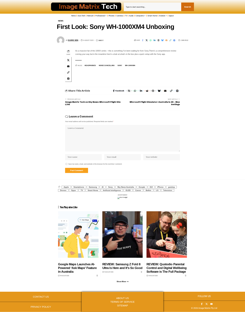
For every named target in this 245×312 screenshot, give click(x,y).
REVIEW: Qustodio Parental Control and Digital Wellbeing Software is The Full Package (166, 267)
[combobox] (152, 7)
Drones (63, 190)
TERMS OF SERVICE (122, 302)
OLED (128, 190)
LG (157, 190)
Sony (120, 65)
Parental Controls (173, 260)
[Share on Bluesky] (162, 40)
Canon (138, 190)
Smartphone (79, 187)
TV (82, 190)
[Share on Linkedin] (154, 40)
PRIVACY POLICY (41, 306)
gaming (171, 187)
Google (142, 187)
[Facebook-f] (202, 304)
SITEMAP (122, 305)
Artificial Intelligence (112, 190)
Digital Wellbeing (154, 260)
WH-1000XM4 (130, 65)
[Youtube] (211, 304)
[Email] (166, 40)
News (60, 20)
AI (102, 187)
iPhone (160, 187)
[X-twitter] (206, 304)
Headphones (90, 65)
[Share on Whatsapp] (150, 40)
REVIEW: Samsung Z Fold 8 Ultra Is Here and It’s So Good (122, 266)
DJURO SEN (73, 40)
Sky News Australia (125, 187)
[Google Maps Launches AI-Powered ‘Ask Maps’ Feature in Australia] (78, 234)
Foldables (123, 260)
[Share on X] (146, 40)
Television (167, 190)
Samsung (93, 187)
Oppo (73, 190)
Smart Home (93, 190)
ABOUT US (122, 298)
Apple (66, 187)
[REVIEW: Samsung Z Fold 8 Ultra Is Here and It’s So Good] (122, 234)
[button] (170, 40)
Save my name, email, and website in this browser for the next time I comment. (95, 164)
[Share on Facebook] (142, 40)
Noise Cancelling (106, 65)
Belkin (148, 190)
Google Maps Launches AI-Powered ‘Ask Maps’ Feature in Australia (77, 267)
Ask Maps (66, 260)
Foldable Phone (109, 260)
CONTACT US (41, 296)
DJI (151, 187)
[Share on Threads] (158, 40)
